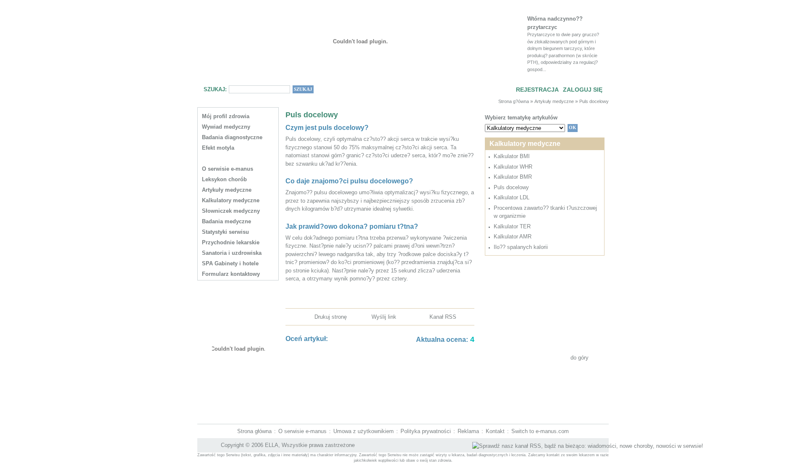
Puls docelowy (594, 101)
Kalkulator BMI (512, 156)
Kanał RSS (442, 317)
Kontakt (495, 431)
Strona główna (254, 431)
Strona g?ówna (513, 101)
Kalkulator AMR (512, 236)
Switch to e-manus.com (540, 431)
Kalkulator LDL (511, 197)
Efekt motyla (218, 148)
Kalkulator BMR (513, 177)
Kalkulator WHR (513, 167)
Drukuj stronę (330, 317)
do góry (579, 357)
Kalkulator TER (512, 226)
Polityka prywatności (425, 431)
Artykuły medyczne (554, 101)
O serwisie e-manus (302, 431)
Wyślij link (384, 317)
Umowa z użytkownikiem (363, 431)
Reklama (468, 431)
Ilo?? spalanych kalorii (521, 247)
